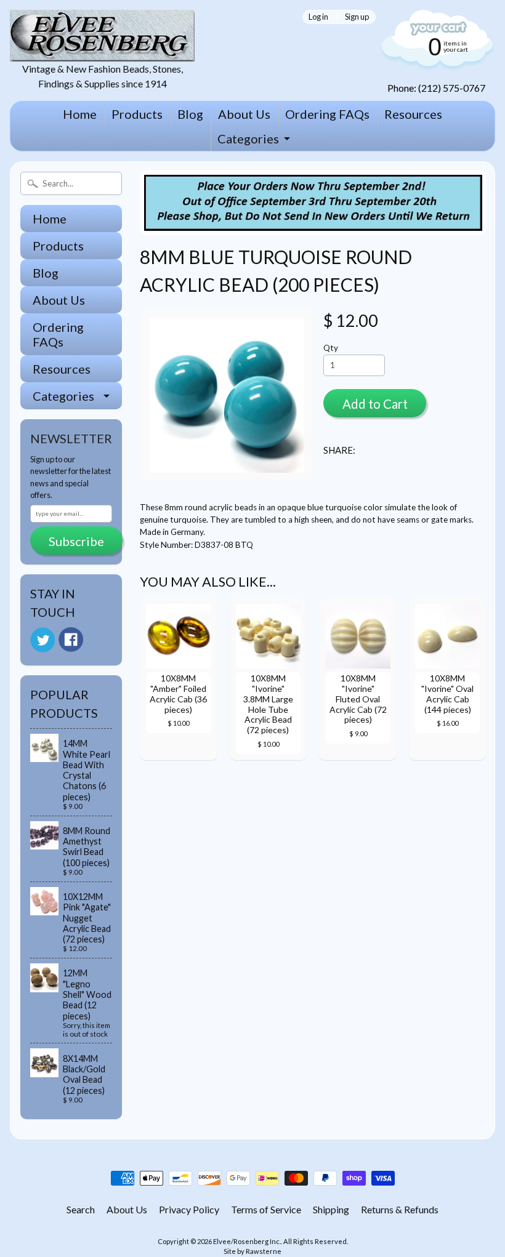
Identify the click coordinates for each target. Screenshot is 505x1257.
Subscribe (76, 541)
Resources (413, 113)
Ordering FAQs (327, 113)
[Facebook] (71, 639)
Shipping (331, 1209)
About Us (244, 113)
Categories (248, 138)
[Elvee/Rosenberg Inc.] (102, 54)
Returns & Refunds (399, 1209)
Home (80, 113)
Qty (330, 348)
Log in (318, 17)
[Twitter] (42, 640)
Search (81, 1209)
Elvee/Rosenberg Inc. (247, 1241)
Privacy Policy (189, 1209)
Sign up (357, 17)
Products (137, 113)
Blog (190, 113)
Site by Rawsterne (252, 1251)
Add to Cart (375, 403)
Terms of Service (266, 1209)
